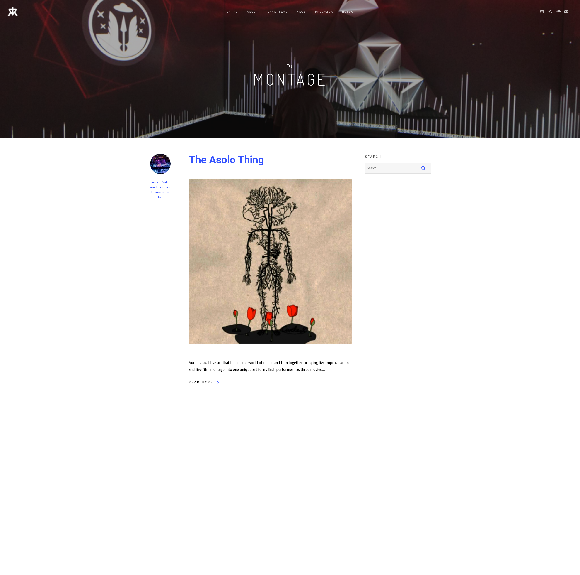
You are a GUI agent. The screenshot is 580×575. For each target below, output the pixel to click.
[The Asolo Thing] (271, 356)
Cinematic (164, 187)
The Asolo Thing (226, 160)
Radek (154, 182)
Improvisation (160, 192)
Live (160, 197)
